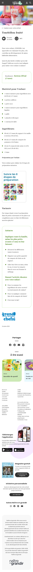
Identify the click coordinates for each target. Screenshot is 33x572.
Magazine (5, 411)
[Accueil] (16, 3)
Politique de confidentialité (22, 412)
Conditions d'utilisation (24, 409)
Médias (20, 414)
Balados (4, 414)
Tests (19, 391)
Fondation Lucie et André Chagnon (17, 533)
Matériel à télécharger (24, 393)
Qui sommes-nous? (23, 407)
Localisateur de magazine (22, 474)
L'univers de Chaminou (24, 395)
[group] (12, 370)
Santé (4, 391)
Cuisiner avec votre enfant (12, 28)
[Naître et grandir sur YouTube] (22, 506)
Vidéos (4, 413)
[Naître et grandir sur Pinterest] (18, 506)
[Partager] (10, 345)
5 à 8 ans (4, 400)
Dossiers (4, 409)
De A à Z (4, 390)
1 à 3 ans (4, 397)
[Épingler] (14, 345)
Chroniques (5, 407)
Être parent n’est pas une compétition (24, 405)
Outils (19, 390)
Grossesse (5, 393)
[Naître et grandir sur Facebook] (14, 506)
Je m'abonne (16, 494)
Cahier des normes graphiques (23, 417)
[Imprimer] (23, 345)
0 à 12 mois (5, 395)
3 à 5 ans (4, 398)
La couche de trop (23, 402)
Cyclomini (20, 397)
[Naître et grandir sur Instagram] (11, 506)
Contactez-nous (22, 420)
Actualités (5, 406)
